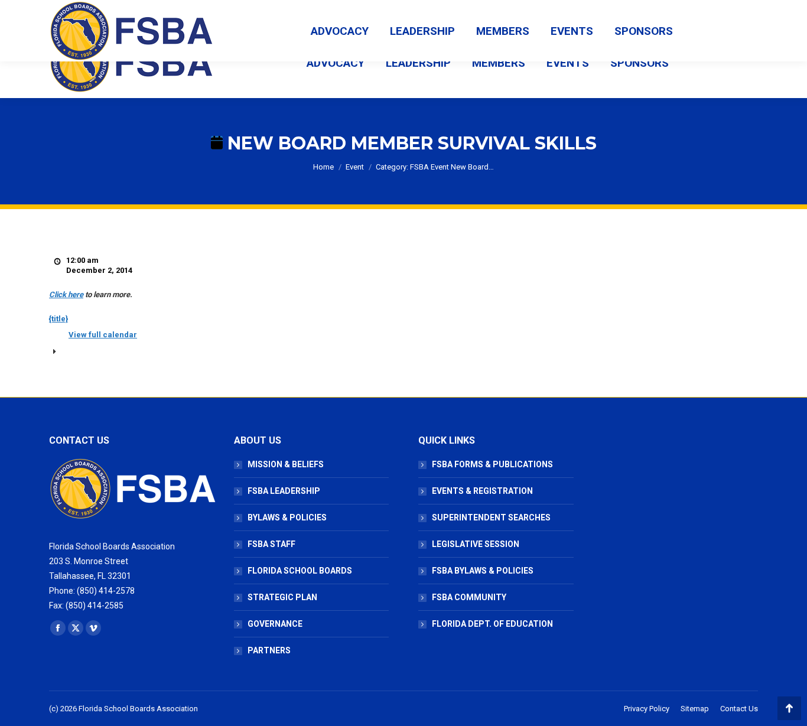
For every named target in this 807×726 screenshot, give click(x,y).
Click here (66, 294)
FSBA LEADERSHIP (284, 491)
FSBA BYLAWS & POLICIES (482, 570)
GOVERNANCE (275, 624)
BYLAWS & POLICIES (287, 517)
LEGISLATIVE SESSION (475, 544)
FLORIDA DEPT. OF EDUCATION (492, 624)
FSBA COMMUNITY (469, 597)
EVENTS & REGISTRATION (482, 491)
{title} (58, 318)
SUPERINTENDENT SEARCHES (491, 517)
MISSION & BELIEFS (286, 464)
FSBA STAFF (271, 544)
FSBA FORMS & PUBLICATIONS (492, 464)
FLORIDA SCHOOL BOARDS (300, 570)
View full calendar (103, 334)
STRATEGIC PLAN (282, 597)
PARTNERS (269, 650)
